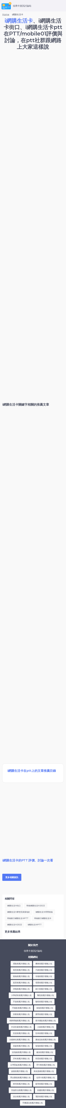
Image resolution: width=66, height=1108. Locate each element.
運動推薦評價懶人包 (21, 963)
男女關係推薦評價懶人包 (20, 1077)
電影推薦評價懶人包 (43, 1096)
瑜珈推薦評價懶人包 (43, 1046)
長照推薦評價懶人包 (21, 970)
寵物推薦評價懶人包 (21, 976)
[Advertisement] (33, 88)
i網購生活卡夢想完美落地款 (18, 912)
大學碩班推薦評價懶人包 (21, 995)
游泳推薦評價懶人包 (21, 1096)
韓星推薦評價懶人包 (43, 1058)
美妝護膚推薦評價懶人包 (44, 1071)
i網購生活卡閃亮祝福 (44, 912)
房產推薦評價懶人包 (21, 1014)
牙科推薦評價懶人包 (21, 1058)
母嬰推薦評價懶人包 (43, 982)
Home (5, 14)
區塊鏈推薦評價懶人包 (21, 1052)
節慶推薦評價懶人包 (45, 1090)
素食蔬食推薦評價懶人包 (45, 1039)
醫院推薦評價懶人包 (45, 995)
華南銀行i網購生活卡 (42, 918)
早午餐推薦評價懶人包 (45, 1065)
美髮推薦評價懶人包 (21, 1046)
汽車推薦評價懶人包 (43, 970)
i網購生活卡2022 (14, 924)
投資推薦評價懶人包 (21, 1033)
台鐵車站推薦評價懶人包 (19, 1039)
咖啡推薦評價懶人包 (43, 1001)
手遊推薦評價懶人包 (21, 1001)
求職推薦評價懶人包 (21, 989)
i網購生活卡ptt (35, 924)
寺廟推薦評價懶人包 (43, 976)
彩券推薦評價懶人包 (43, 1033)
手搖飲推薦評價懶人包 (21, 1008)
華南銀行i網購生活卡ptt (17, 918)
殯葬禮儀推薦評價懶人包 (19, 1020)
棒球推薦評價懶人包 (21, 1084)
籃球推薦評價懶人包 (43, 1084)
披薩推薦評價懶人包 (19, 1071)
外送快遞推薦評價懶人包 (21, 1027)
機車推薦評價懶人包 (43, 963)
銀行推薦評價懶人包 (43, 989)
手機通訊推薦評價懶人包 (32, 1103)
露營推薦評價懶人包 (43, 1014)
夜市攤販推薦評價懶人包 (45, 1020)
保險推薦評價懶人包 (44, 1008)
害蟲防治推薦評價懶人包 (21, 1090)
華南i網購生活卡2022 (35, 905)
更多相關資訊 (11, 877)
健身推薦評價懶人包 (44, 1052)
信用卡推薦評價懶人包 (45, 1077)
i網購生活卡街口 (14, 905)
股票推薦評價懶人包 (21, 982)
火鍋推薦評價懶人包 (45, 1027)
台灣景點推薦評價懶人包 (20, 1065)
